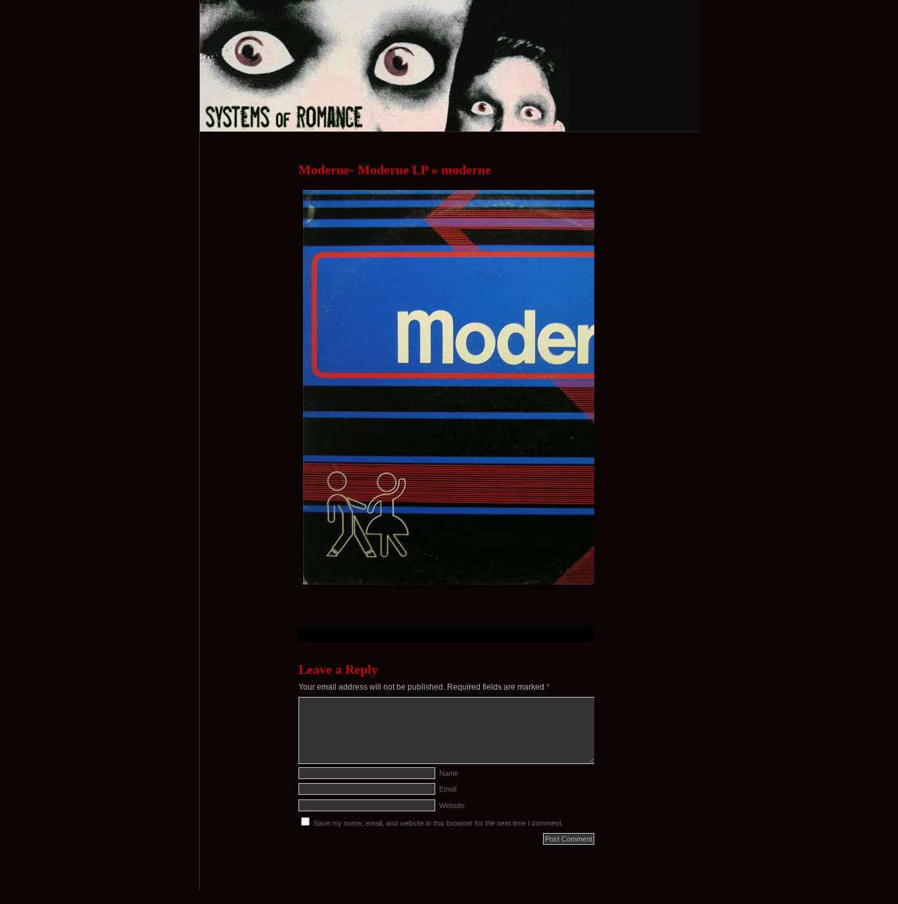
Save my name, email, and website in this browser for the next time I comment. (438, 823)
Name (448, 773)
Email (447, 789)
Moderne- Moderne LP (363, 169)
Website (452, 805)
